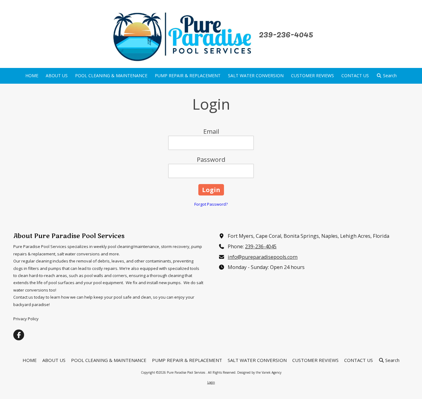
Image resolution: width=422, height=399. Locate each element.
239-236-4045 (260, 246)
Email (211, 131)
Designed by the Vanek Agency (259, 372)
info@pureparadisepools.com (263, 257)
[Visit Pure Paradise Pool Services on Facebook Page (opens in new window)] (18, 335)
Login (211, 382)
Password (211, 159)
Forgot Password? (211, 204)
